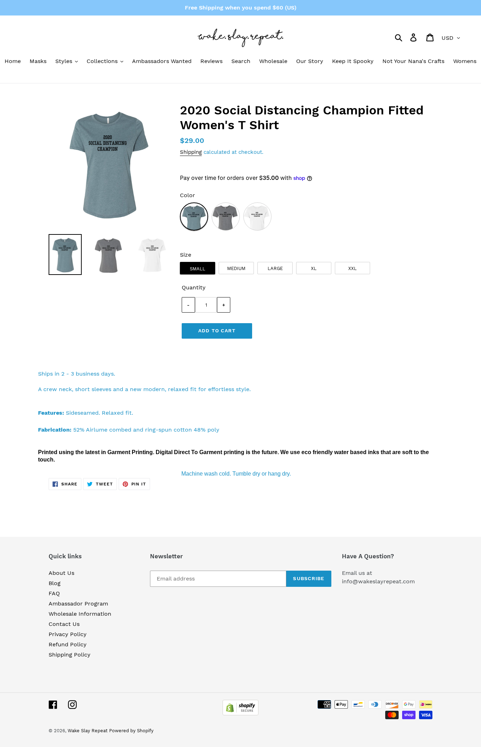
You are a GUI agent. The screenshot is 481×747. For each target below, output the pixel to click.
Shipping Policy (69, 654)
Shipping (191, 152)
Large (275, 268)
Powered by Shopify (131, 730)
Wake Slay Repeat (87, 730)
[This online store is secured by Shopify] (240, 713)
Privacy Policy (68, 634)
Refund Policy (68, 644)
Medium (236, 268)
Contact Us (64, 624)
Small (197, 268)
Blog (55, 583)
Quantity (194, 287)
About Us (61, 573)
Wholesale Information (80, 613)
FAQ (54, 593)
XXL (352, 268)
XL (314, 268)
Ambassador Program (78, 603)
